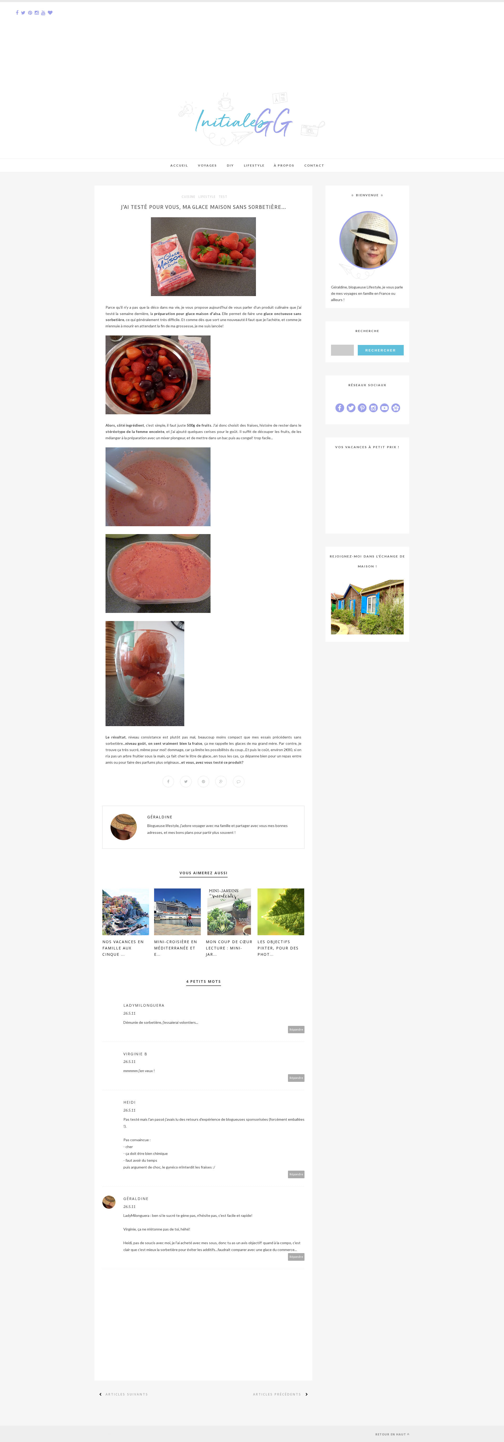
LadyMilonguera (144, 1005)
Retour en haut (390, 1434)
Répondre (296, 1029)
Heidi (129, 1102)
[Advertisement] (157, 39)
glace (190, 313)
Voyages (207, 165)
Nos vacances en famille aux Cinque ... (123, 948)
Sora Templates (130, 1433)
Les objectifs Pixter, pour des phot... (278, 948)
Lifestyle (254, 165)
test (223, 197)
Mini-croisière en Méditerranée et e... (175, 948)
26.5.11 (129, 1013)
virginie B (135, 1053)
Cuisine (188, 197)
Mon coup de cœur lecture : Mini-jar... (229, 948)
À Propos (284, 165)
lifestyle (207, 197)
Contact (314, 165)
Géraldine (159, 816)
